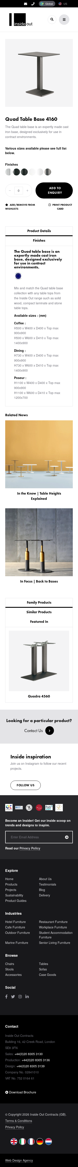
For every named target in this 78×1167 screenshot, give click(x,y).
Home (9, 879)
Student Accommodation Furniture (56, 934)
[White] (32, 171)
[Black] (16, 171)
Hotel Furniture (15, 921)
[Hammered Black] (24, 171)
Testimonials (47, 884)
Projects (10, 889)
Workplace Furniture (53, 927)
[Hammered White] (39, 171)
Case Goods (47, 974)
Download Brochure (22, 1092)
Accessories (13, 974)
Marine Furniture (16, 942)
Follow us (25, 785)
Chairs (9, 964)
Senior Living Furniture (54, 942)
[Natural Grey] (47, 171)
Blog (42, 889)
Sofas (43, 969)
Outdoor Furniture (17, 932)
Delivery (44, 895)
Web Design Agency (19, 1160)
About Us (45, 879)
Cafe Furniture (15, 927)
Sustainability (14, 895)
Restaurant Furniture (53, 921)
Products (11, 884)
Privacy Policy (30, 848)
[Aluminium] (8, 171)
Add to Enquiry (55, 190)
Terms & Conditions (18, 1120)
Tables (43, 964)
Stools (9, 969)
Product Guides (15, 900)
